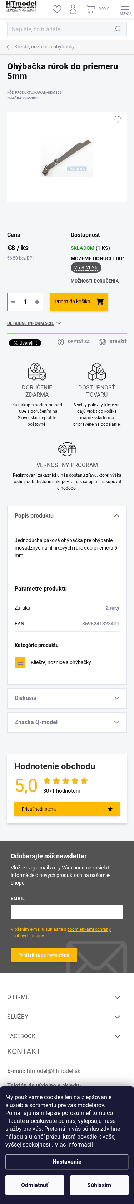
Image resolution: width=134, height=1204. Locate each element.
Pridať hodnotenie (39, 809)
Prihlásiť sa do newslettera (43, 955)
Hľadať (117, 29)
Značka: (23, 98)
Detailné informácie (30, 323)
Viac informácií (74, 1144)
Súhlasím (99, 1185)
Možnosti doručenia (95, 281)
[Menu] (125, 9)
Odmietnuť (34, 1185)
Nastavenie (67, 1161)
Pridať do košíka (72, 301)
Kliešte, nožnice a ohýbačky (61, 662)
